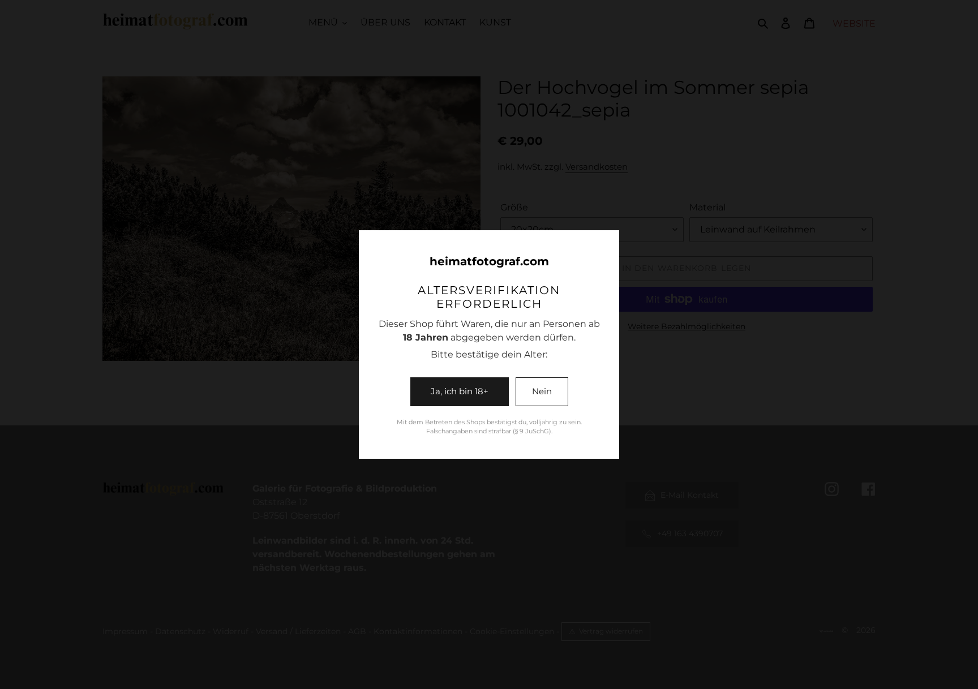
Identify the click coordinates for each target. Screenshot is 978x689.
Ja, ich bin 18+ (459, 391)
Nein (542, 391)
